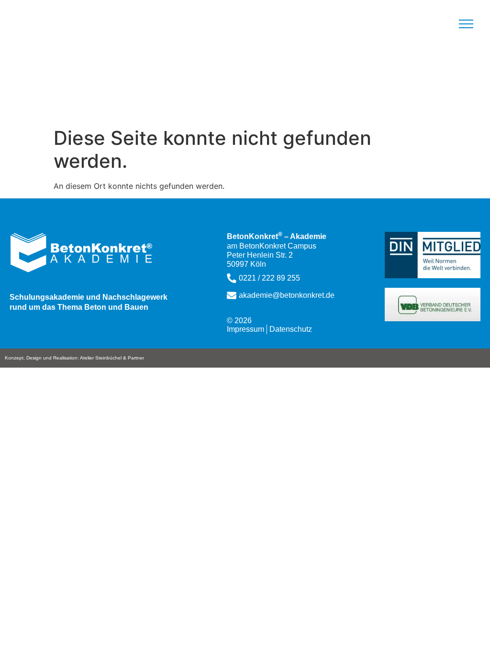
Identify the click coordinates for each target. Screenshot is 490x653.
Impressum (245, 329)
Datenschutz (290, 329)
